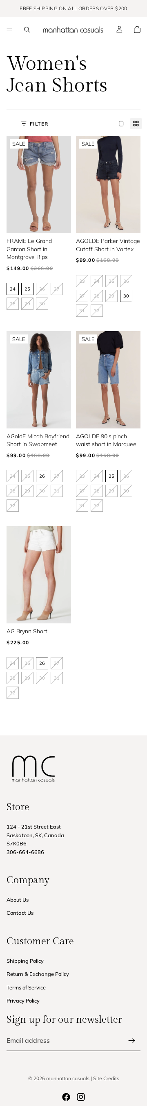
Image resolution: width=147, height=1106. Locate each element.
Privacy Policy (23, 1000)
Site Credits (106, 1078)
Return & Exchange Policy (38, 974)
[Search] (27, 30)
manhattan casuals (67, 1078)
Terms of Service (26, 987)
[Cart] (137, 30)
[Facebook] (66, 1097)
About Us (18, 899)
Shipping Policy (25, 960)
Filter (39, 124)
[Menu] (9, 29)
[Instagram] (81, 1097)
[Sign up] (131, 1040)
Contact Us (20, 913)
